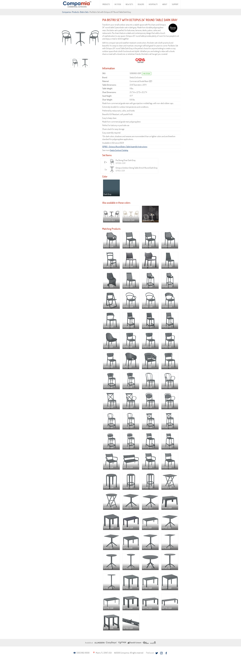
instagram (161, 653)
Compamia (66, 12)
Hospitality (153, 4)
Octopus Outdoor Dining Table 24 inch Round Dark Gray (137, 169)
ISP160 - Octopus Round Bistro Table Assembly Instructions (124, 146)
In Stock (118, 4)
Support (175, 4)
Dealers (141, 4)
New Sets (129, 4)
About (164, 4)
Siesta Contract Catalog (119, 150)
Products (106, 4)
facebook (166, 653)
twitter (156, 653)
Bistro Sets (84, 12)
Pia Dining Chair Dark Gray (126, 161)
